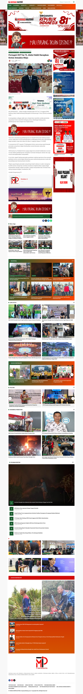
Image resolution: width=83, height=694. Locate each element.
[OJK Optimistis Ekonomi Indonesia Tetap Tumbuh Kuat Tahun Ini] (58, 565)
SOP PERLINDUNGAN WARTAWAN (47, 686)
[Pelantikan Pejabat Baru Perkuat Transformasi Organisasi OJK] (24, 565)
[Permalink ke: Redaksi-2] (9, 61)
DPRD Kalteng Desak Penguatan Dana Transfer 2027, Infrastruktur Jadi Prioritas (30, 251)
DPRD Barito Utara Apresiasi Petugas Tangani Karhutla (26, 508)
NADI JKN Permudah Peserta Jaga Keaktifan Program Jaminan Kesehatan (24, 320)
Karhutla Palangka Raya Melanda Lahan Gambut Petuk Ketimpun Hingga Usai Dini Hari (41, 279)
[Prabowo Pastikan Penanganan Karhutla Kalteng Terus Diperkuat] (63, 270)
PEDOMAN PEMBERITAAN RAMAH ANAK (17, 686)
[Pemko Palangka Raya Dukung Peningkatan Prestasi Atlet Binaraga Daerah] (24, 349)
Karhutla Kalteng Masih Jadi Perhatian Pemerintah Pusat (61, 298)
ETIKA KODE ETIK (39, 685)
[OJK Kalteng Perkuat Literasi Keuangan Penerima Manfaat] (58, 547)
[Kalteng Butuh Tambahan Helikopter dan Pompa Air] (20, 289)
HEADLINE (34, 275)
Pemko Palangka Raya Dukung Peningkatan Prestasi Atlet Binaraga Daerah (24, 357)
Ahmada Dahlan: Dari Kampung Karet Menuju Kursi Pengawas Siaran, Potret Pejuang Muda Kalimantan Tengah (40, 636)
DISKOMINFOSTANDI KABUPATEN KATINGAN (18, 275)
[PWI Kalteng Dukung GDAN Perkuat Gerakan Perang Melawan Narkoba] (58, 421)
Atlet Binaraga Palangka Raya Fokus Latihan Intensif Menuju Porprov (57, 338)
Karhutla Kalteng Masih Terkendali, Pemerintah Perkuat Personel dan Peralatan (31, 528)
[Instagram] (12, 680)
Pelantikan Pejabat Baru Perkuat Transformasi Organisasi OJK (22, 573)
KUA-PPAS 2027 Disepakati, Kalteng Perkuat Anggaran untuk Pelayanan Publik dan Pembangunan (44, 251)
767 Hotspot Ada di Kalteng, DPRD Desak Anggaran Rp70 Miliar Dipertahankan (44, 237)
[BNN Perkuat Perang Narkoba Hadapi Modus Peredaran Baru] (24, 421)
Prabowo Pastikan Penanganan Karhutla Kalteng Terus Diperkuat (61, 279)
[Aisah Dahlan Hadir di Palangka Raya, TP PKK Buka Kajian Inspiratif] (12, 643)
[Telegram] (48, 221)
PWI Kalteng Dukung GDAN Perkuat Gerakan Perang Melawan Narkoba (57, 433)
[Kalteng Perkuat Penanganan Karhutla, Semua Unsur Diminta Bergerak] (41, 289)
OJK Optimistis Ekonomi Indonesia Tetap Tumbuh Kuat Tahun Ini (56, 573)
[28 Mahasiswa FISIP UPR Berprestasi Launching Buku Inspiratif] (41, 372)
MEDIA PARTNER (38, 673)
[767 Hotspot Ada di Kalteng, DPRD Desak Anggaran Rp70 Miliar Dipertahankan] (45, 230)
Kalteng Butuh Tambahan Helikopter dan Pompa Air (18, 298)
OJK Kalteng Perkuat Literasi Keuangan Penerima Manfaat (55, 556)
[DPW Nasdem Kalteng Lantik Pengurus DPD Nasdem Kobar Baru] (58, 396)
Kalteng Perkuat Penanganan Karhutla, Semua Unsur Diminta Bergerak (41, 298)
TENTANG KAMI (12, 673)
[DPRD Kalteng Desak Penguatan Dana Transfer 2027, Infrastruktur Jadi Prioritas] (30, 244)
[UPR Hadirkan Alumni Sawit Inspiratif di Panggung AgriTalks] (63, 372)
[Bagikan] (51, 61)
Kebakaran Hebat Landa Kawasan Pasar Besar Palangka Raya (21, 457)
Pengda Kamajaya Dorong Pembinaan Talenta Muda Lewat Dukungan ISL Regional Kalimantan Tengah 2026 (58, 358)
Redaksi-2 (13, 60)
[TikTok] (14, 680)
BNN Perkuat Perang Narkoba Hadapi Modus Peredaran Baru (21, 433)
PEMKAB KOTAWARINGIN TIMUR (25, 52)
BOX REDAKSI (20, 673)
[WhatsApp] (51, 221)
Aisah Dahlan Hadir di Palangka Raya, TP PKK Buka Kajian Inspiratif (31, 643)
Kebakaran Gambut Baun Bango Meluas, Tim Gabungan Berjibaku (19, 279)
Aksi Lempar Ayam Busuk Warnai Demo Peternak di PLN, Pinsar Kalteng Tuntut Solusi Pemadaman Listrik (57, 457)
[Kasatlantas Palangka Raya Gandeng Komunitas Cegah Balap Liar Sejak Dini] (58, 311)
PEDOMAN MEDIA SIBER (48, 673)
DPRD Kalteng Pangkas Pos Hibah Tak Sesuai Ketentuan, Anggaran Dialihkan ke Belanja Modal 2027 (15, 237)
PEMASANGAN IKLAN (29, 673)
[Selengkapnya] (72, 260)
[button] (74, 2)
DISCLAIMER (31, 674)
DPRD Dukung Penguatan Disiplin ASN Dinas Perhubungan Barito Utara (29, 523)
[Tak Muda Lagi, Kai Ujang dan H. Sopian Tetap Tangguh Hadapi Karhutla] (20, 372)
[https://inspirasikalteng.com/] (15, 1)
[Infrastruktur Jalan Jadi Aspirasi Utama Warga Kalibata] (15, 244)
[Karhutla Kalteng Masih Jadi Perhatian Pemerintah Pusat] (63, 289)
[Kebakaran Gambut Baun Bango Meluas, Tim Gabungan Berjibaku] (20, 270)
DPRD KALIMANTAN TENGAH (14, 52)
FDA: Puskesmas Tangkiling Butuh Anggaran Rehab (29, 236)
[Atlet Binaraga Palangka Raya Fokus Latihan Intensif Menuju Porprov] (58, 330)
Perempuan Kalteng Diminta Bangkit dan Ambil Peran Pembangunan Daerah (32, 649)
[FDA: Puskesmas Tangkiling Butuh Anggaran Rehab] (30, 230)
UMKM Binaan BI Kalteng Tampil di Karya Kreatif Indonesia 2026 (22, 556)
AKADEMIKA (34, 377)
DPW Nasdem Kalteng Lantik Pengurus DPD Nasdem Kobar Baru (56, 405)
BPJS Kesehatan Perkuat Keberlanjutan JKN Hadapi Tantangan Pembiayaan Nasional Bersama (22, 339)
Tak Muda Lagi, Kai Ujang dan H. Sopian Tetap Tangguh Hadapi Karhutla (19, 381)
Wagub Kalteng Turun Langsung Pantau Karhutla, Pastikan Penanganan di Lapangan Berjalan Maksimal (37, 513)
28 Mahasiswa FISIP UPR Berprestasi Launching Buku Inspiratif (40, 381)
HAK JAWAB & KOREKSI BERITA (21, 674)
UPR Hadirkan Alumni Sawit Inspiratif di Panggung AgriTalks (62, 381)
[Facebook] (43, 221)
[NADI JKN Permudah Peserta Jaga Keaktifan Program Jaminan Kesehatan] (24, 311)
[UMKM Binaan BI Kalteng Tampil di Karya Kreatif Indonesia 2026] (24, 547)
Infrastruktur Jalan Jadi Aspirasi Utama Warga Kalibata (15, 251)
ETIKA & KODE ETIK (59, 673)
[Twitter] (46, 221)
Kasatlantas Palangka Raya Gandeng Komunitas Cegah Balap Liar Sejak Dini (57, 320)
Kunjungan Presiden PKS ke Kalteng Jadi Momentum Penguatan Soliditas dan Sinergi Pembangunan (23, 405)
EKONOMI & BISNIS (12, 553)
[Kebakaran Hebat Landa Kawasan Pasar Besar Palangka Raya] (24, 445)
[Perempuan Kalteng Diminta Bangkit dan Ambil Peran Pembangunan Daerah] (12, 649)
